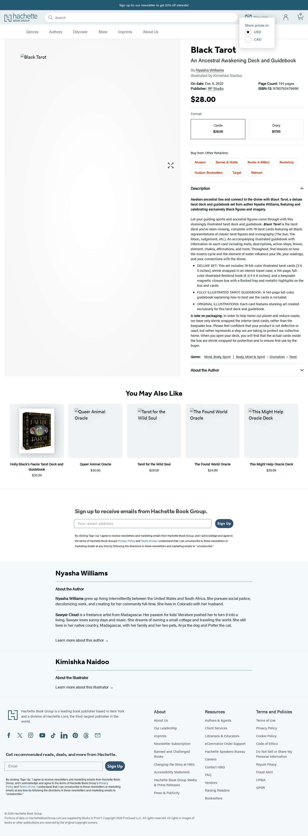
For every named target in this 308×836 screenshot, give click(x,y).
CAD (258, 39)
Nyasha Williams (210, 70)
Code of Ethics (267, 743)
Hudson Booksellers (209, 172)
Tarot (293, 356)
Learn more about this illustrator (82, 687)
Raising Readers (217, 790)
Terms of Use (266, 720)
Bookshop (287, 162)
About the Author (205, 370)
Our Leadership (165, 727)
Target (236, 172)
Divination (277, 356)
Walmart (256, 172)
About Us (150, 31)
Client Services (216, 727)
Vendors (211, 782)
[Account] (286, 17)
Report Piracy (266, 764)
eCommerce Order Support (225, 743)
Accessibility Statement (172, 771)
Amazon (200, 162)
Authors (55, 31)
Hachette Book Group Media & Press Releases (175, 782)
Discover (80, 31)
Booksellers (213, 798)
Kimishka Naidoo (82, 661)
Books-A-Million (259, 162)
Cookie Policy (266, 735)
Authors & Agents (218, 720)
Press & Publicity (166, 792)
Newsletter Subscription (172, 743)
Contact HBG (215, 766)
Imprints (125, 31)
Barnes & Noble (227, 162)
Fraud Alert (264, 771)
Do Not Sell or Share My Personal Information (274, 754)
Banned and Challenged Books (172, 754)
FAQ (208, 774)
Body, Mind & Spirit (250, 356)
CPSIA (261, 779)
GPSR (260, 787)
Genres (32, 31)
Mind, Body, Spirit (217, 356)
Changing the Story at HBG (174, 764)
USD (257, 31)
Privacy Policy (266, 727)
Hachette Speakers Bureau (225, 751)
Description (200, 188)
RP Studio (216, 88)
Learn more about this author (80, 640)
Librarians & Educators (222, 735)
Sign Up (224, 523)
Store (103, 31)
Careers (210, 759)
